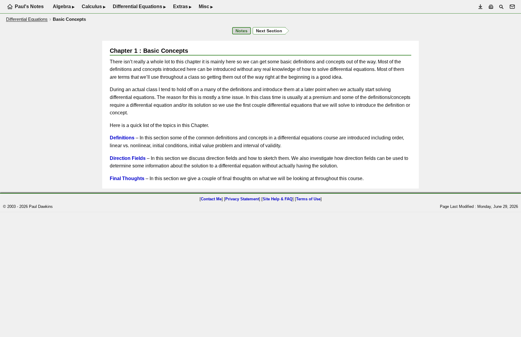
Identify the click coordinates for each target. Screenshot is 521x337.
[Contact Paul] (512, 7)
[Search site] (501, 6)
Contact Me (211, 199)
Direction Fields (128, 158)
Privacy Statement (242, 199)
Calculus (94, 6)
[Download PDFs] (480, 6)
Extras (182, 6)
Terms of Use (308, 199)
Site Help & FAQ (277, 199)
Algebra (63, 6)
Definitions (122, 137)
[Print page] (491, 6)
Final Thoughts (127, 178)
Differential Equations (139, 6)
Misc (206, 6)
